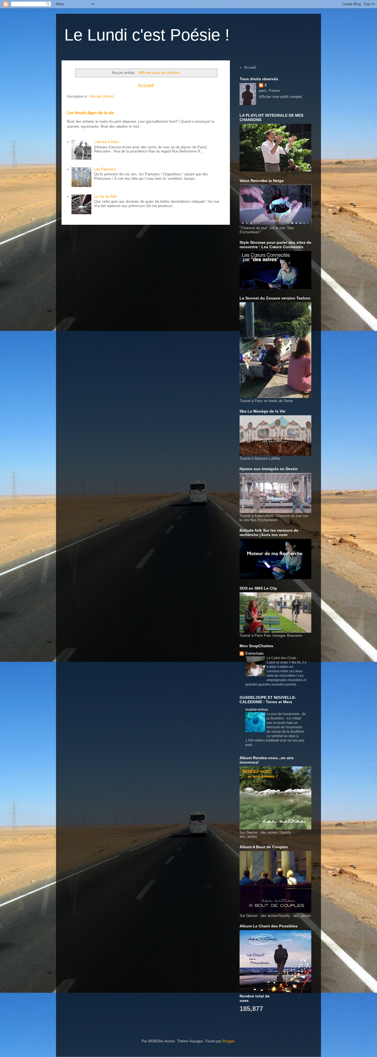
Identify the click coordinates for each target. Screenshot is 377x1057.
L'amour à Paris (106, 142)
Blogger (228, 1041)
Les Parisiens (105, 169)
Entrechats (254, 653)
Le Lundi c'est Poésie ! (147, 35)
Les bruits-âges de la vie (90, 112)
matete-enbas (256, 709)
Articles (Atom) (102, 96)
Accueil (146, 85)
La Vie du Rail (105, 196)
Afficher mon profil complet (280, 97)
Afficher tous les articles (159, 72)
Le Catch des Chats (282, 658)
